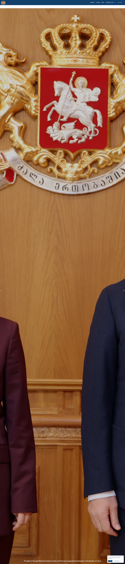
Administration (109, 2)
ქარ (118, 2)
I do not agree (116, 561)
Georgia (98, 2)
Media (103, 2)
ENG (121, 2)
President (92, 2)
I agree (110, 561)
